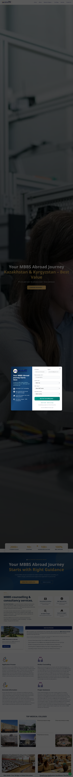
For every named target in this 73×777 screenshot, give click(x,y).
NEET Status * (37, 386)
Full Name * (37, 369)
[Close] (60, 369)
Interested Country (38, 391)
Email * (49, 369)
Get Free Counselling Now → (47, 398)
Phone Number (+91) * (39, 374)
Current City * (37, 380)
